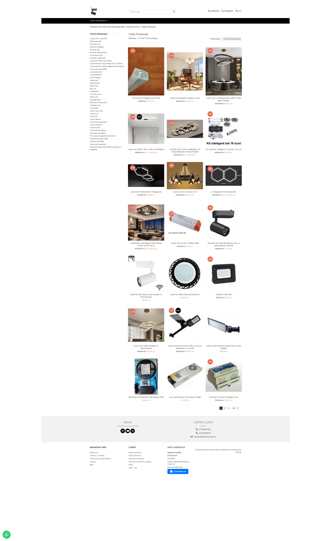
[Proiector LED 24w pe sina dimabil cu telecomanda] (146, 274)
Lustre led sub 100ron (98, 130)
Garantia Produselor (136, 458)
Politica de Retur (135, 455)
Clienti (132, 447)
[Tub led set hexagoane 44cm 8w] (146, 71)
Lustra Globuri (95, 119)
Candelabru (94, 91)
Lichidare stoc (95, 105)
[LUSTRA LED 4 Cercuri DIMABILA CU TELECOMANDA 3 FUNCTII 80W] (185, 129)
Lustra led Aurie (96, 72)
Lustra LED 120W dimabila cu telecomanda (146, 347)
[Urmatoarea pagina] (237, 408)
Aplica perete (95, 83)
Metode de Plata (135, 452)
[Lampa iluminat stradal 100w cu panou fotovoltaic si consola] (185, 325)
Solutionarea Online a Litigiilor (140, 462)
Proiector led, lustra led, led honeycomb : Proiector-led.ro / (115, 27)
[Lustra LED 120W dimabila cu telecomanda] (146, 325)
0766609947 (205, 433)
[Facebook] (123, 431)
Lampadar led (95, 100)
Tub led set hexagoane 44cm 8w (146, 98)
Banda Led (94, 86)
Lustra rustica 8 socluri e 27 (185, 192)
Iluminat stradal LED (97, 58)
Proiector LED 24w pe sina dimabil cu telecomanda (146, 295)
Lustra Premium (96, 125)
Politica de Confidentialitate (100, 458)
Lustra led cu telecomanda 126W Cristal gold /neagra (223, 99)
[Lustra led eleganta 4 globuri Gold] (185, 71)
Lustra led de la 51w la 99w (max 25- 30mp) (106, 63)
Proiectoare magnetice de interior (103, 136)
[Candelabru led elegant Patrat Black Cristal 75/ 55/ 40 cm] (146, 222)
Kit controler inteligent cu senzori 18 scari (224, 149)
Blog (91, 464)
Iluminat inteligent (97, 47)
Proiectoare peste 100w (99, 139)
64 (234, 408)
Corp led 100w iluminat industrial (184, 294)
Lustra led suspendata (98, 122)
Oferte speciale (95, 41)
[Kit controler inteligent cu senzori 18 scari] (224, 129)
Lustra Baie (94, 108)
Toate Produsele (98, 20)
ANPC (131, 464)
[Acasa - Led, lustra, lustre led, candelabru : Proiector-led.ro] (103, 11)
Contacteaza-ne (180, 471)
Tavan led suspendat (98, 144)
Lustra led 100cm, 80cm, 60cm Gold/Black (146, 149)
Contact (93, 462)
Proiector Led (95, 44)
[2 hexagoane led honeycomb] (224, 175)
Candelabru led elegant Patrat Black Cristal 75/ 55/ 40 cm (146, 244)
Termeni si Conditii (97, 455)
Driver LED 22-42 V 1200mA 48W (185, 243)
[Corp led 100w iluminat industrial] (185, 274)
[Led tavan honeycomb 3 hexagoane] (146, 175)
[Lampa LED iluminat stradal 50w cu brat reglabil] (224, 325)
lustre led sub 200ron (98, 133)
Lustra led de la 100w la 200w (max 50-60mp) (107, 66)
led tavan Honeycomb (98, 102)
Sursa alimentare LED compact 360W (185, 397)
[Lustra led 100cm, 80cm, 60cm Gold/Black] (146, 129)
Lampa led (94, 80)
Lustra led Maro (96, 75)
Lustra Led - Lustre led (98, 38)
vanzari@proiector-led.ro (204, 436)
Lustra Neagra (95, 77)
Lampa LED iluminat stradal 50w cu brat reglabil (223, 347)
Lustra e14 (94, 113)
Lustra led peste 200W (98, 69)
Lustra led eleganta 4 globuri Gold (185, 98)
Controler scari (95, 94)
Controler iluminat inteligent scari (223, 397)
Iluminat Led (95, 50)
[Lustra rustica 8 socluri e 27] (185, 175)
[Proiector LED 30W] (224, 274)
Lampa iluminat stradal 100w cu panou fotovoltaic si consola (185, 347)
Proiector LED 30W (224, 294)
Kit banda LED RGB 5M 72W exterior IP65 (146, 397)
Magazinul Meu (98, 447)
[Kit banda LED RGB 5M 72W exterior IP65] (146, 376)
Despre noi (94, 452)
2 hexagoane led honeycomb (223, 192)
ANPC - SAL (133, 468)
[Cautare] (174, 12)
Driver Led (94, 97)
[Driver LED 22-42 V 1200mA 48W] (185, 223)
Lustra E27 (94, 116)
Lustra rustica (95, 127)
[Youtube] (127, 431)
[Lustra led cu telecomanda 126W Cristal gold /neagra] (224, 71)
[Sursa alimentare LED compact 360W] (185, 376)
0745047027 (205, 429)
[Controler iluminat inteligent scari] (224, 376)
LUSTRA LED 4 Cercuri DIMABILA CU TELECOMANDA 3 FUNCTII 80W (185, 150)
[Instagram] (132, 431)
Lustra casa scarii (96, 111)
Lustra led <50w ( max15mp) (100, 61)
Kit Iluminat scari (96, 55)
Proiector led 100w (97, 141)
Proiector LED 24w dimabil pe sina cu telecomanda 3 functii (224, 244)
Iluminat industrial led (98, 52)
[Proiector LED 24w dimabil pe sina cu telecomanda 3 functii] (224, 222)
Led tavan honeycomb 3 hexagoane (146, 192)
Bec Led (93, 88)
